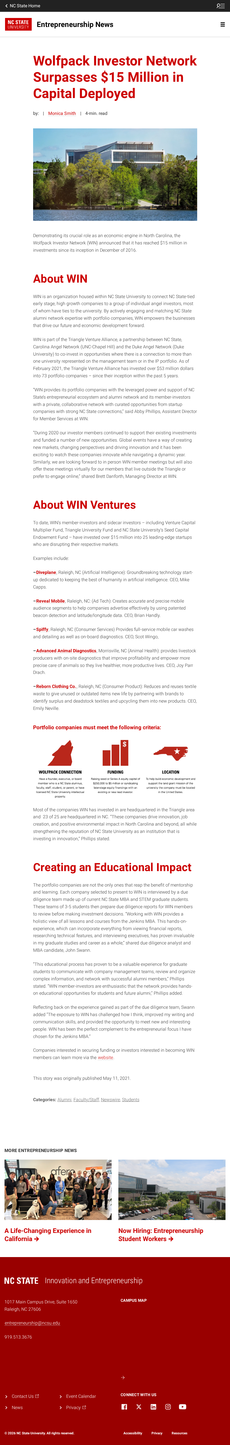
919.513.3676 (18, 1337)
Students (130, 1099)
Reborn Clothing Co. (56, 686)
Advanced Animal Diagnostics (66, 650)
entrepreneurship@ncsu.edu (32, 1323)
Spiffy (42, 629)
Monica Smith (62, 113)
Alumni (65, 1099)
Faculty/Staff (86, 1099)
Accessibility (132, 1433)
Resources (179, 1433)
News (17, 1407)
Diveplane (46, 572)
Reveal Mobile (50, 601)
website (105, 1057)
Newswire (110, 1099)
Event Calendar (81, 1396)
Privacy (156, 1433)
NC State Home (25, 5)
